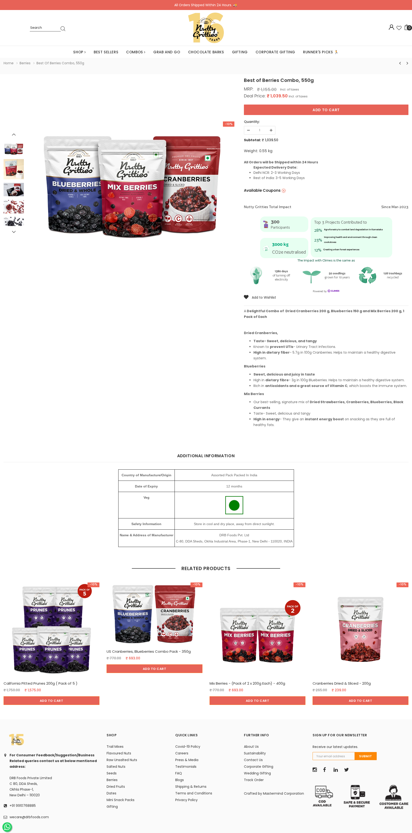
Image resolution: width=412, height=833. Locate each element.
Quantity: (252, 121)
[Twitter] (347, 770)
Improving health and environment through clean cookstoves (350, 239)
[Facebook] (326, 770)
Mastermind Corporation (283, 793)
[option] (132, 183)
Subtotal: (252, 140)
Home (9, 63)
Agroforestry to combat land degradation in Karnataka (353, 229)
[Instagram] (316, 770)
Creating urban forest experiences (341, 249)
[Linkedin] (337, 770)
